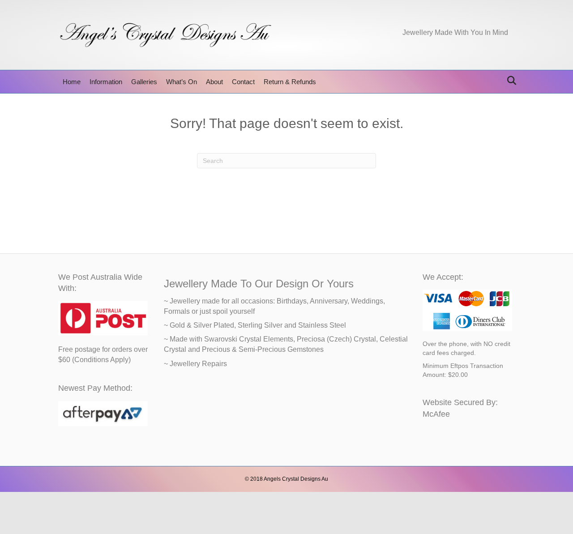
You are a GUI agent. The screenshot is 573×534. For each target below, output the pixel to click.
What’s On (181, 81)
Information (106, 81)
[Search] (509, 81)
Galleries (144, 81)
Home (72, 81)
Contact (243, 81)
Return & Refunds (290, 81)
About (214, 81)
